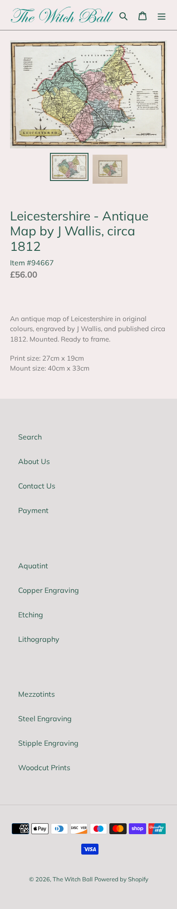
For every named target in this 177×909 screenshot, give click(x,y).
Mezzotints (36, 694)
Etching (30, 614)
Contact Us (36, 485)
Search (30, 436)
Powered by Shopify (121, 879)
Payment (33, 510)
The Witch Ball (73, 879)
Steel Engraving (45, 718)
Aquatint (33, 565)
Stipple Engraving (48, 743)
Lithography (38, 639)
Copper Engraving (48, 590)
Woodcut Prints (44, 767)
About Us (34, 461)
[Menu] (161, 15)
